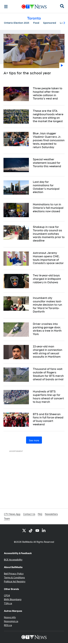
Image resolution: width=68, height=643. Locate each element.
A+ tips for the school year (27, 73)
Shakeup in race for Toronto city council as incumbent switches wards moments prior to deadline (49, 233)
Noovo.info (10, 617)
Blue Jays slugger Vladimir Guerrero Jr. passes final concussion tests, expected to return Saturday (49, 140)
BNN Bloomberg (12, 599)
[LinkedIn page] (44, 530)
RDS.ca (8, 625)
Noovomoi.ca (11, 621)
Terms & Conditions (14, 577)
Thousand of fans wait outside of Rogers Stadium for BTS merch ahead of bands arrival (48, 374)
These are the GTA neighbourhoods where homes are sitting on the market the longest (48, 116)
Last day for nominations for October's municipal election (46, 187)
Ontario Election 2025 (16, 23)
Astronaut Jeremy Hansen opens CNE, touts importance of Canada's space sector (48, 258)
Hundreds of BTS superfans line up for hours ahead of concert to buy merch (48, 396)
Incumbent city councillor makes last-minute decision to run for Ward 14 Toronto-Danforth (47, 304)
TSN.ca (8, 603)
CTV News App (12, 514)
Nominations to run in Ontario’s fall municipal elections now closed (48, 208)
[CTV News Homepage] (34, 7)
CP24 (7, 595)
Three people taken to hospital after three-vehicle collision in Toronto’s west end (47, 93)
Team (7, 518)
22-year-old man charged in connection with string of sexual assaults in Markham (47, 351)
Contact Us (29, 514)
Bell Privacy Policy (14, 573)
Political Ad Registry (14, 581)
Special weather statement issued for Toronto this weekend (47, 163)
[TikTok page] (31, 530)
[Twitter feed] (24, 530)
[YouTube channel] (37, 530)
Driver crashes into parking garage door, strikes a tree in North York (47, 329)
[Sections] (6, 6)
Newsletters (51, 514)
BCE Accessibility (13, 559)
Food (36, 23)
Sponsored (49, 23)
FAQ (40, 514)
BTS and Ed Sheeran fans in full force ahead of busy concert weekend (48, 419)
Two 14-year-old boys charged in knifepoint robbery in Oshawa (47, 279)
